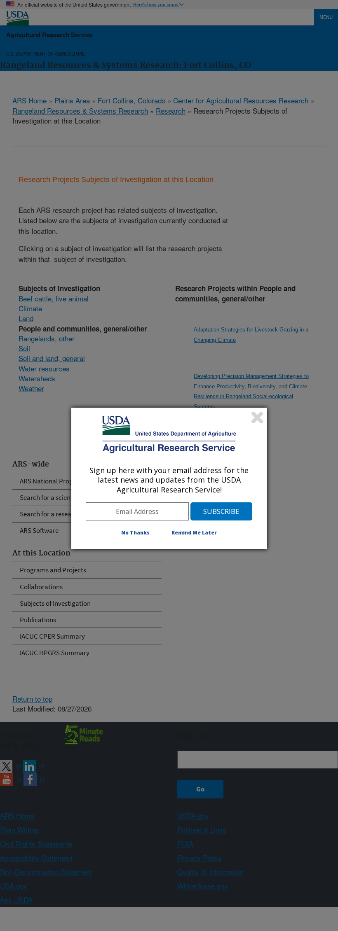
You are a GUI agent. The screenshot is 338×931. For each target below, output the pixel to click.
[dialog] (169, 478)
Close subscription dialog (257, 417)
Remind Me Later (194, 532)
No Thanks (135, 532)
